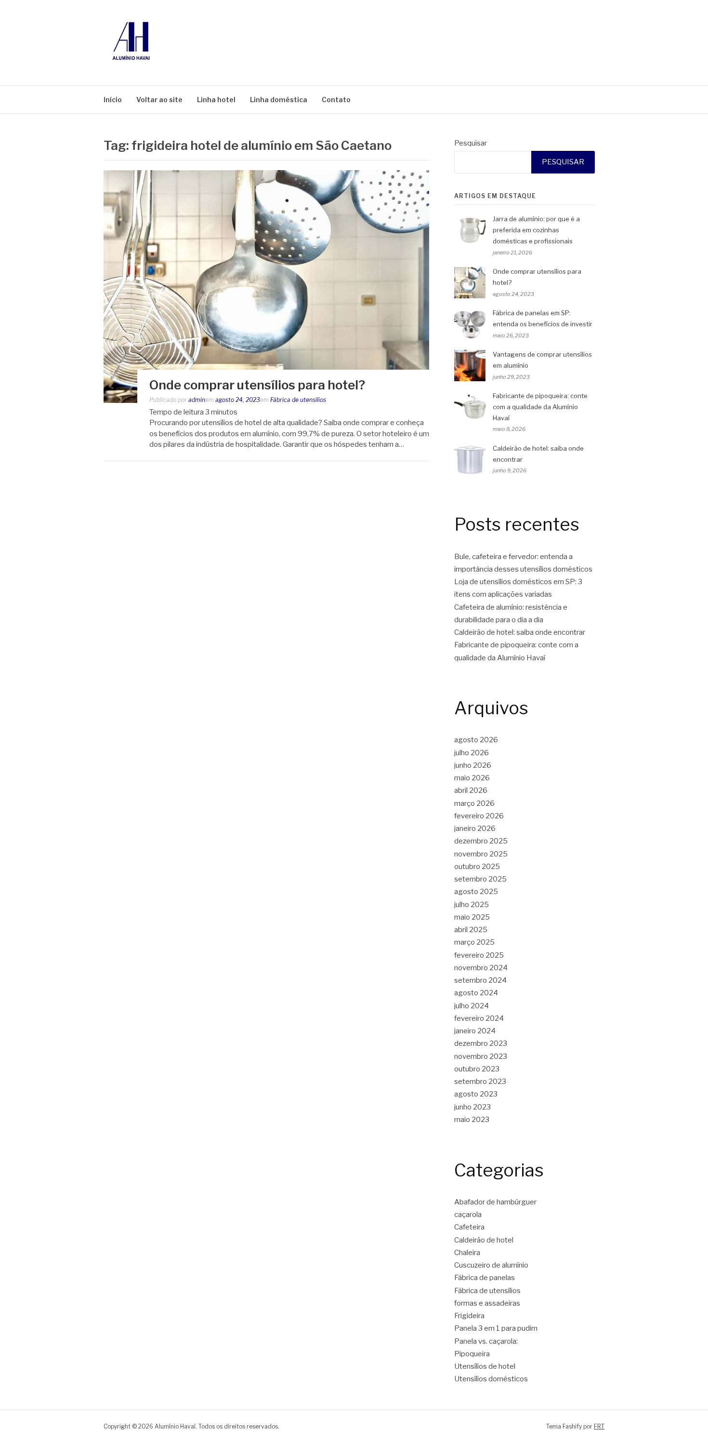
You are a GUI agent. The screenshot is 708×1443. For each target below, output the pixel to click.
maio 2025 (472, 917)
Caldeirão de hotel (483, 1240)
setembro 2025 (480, 879)
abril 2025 (470, 929)
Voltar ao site (159, 99)
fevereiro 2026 (479, 816)
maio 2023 (471, 1119)
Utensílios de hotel (484, 1366)
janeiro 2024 (475, 1031)
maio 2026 (472, 778)
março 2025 (474, 942)
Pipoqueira (472, 1353)
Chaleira (467, 1252)
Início (113, 99)
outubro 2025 (477, 866)
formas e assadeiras (487, 1303)
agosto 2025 (476, 891)
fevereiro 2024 (479, 1018)
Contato (336, 99)
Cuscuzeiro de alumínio (491, 1265)
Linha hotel (216, 99)
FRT (599, 1426)
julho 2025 (471, 904)
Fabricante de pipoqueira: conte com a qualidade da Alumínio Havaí (540, 407)
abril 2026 (470, 790)
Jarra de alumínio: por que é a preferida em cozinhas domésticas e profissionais (536, 230)
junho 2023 (472, 1107)
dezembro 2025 (481, 841)
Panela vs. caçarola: (486, 1341)
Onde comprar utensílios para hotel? (257, 384)
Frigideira (469, 1315)
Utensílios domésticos (491, 1379)
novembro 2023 (480, 1056)
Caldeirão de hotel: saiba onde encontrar (519, 632)
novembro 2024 (481, 967)
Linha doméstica (278, 99)
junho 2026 (472, 765)
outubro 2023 (476, 1069)
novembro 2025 (481, 854)
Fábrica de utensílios (298, 399)
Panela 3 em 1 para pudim (496, 1328)
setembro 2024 (480, 980)
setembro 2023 (480, 1081)
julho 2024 (471, 1006)
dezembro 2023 (480, 1043)
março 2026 (474, 803)
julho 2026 (471, 752)
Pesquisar (470, 143)
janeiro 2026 (475, 828)
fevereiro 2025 (479, 955)
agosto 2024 (476, 993)
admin (196, 399)
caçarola (468, 1214)
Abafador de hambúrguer (495, 1202)
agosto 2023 (476, 1094)
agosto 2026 (476, 739)
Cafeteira (469, 1227)
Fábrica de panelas (484, 1277)
